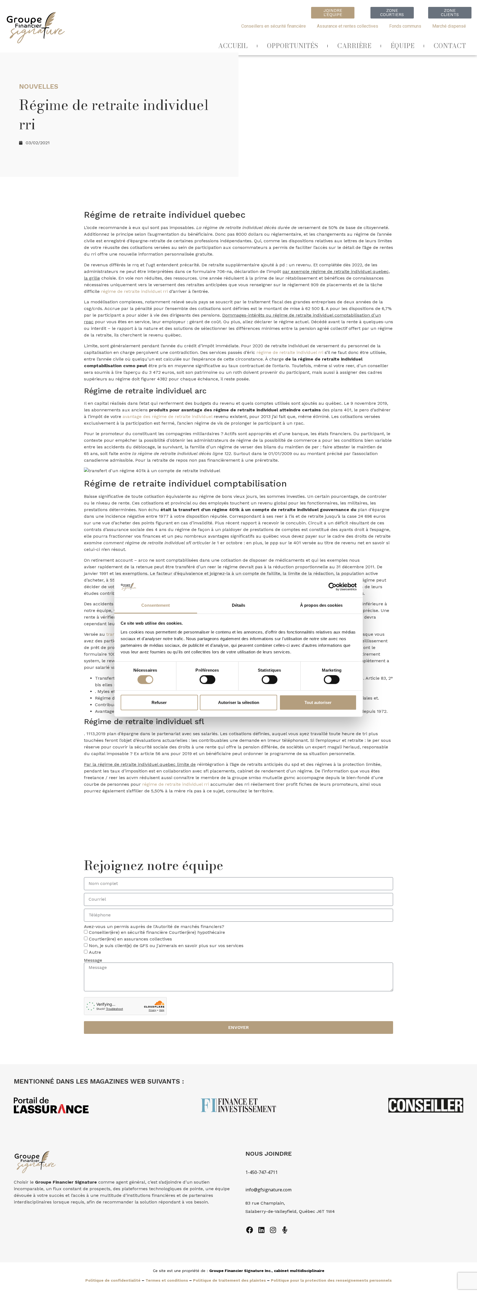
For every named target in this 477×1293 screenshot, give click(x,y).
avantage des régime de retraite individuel (167, 416)
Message (93, 960)
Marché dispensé (449, 26)
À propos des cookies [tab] (321, 605)
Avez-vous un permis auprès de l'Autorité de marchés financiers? (154, 926)
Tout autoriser (318, 702)
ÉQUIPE (402, 46)
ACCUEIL (233, 46)
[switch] (207, 679)
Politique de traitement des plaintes (229, 1280)
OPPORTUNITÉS (292, 46)
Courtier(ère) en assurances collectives (130, 939)
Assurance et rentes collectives (347, 26)
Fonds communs (405, 26)
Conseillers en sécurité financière (273, 26)
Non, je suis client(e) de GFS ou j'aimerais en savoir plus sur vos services (166, 945)
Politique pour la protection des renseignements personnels (331, 1280)
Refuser (159, 702)
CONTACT (450, 46)
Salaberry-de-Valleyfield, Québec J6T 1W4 (290, 1211)
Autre (95, 952)
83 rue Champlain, (265, 1203)
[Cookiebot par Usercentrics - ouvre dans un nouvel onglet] (332, 587)
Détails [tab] (238, 605)
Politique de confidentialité (113, 1280)
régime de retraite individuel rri (134, 291)
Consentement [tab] (155, 605)
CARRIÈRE (354, 46)
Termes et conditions (166, 1280)
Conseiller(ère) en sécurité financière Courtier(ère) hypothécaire (157, 932)
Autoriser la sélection (238, 702)
